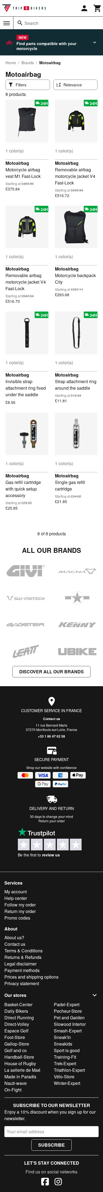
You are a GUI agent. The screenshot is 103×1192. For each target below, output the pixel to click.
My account (15, 891)
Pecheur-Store (68, 1011)
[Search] (20, 23)
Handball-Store (19, 1057)
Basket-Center (18, 1004)
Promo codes (17, 918)
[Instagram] (58, 1182)
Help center (15, 898)
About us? (14, 937)
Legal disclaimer (20, 964)
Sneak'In (62, 1037)
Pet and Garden (69, 1017)
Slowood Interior (70, 1024)
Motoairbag (17, 163)
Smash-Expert (68, 1030)
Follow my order (20, 905)
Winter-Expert (67, 1083)
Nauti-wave (15, 1083)
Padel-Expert (66, 1004)
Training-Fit (65, 1057)
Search (31, 23)
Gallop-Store (16, 1044)
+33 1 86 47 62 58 (51, 736)
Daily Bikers (16, 1011)
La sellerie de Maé (22, 1070)
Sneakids (63, 1044)
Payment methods (22, 970)
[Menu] (6, 23)
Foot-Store (14, 1037)
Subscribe (51, 1145)
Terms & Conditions (23, 950)
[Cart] (97, 8)
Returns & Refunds (22, 957)
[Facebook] (45, 1182)
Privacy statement (21, 983)
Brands (27, 62)
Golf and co (15, 1050)
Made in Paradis (20, 1076)
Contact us (51, 719)
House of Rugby (20, 1063)
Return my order (20, 911)
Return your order (51, 820)
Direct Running (19, 1017)
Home (10, 62)
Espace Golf (16, 1030)
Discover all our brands (51, 671)
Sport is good (67, 1050)
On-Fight (12, 1090)
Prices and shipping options (31, 977)
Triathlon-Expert (69, 1070)
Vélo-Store (64, 1076)
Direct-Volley (16, 1024)
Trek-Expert (65, 1063)
